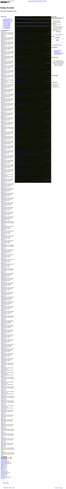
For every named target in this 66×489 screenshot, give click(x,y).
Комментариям (40, 23)
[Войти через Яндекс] (6, 458)
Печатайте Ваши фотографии (57, 51)
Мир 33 (2, 300)
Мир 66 (2, 144)
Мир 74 (2, 107)
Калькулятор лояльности (57, 28)
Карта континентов (20, 74)
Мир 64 (2, 154)
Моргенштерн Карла (20, 95)
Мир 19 (2, 366)
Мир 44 (2, 248)
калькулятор (3, 460)
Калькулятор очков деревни (57, 27)
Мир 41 (2, 262)
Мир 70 (2, 126)
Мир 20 (2, 361)
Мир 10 (2, 409)
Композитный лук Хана (21, 114)
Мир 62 (2, 163)
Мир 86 (2, 50)
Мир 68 (2, 135)
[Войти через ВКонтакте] (4, 458)
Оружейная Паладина (56, 21)
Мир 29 (2, 319)
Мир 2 (2, 446)
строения (3, 464)
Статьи (22, 17)
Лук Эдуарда (19, 134)
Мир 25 (2, 338)
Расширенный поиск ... (57, 44)
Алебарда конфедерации (21, 104)
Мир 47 (2, 234)
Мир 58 (2, 182)
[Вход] (41, 1)
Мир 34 (2, 295)
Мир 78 (2, 88)
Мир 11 (2, 404)
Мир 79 (2, 83)
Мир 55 (2, 196)
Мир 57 (2, 187)
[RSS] (45, 1)
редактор (3, 466)
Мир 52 (2, 210)
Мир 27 (2, 328)
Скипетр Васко (19, 84)
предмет (2, 475)
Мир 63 (2, 159)
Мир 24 (2, 343)
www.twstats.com (19, 158)
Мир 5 (2, 432)
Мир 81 (2, 74)
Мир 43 (2, 253)
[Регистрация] (36, 1)
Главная (17, 17)
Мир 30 (2, 314)
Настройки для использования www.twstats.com (26, 153)
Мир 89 (2, 36)
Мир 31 (2, 310)
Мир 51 (2, 215)
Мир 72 (2, 116)
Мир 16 (2, 380)
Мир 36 (2, 286)
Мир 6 (2, 428)
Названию (29, 23)
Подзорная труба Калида (21, 66)
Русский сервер (28, 17)
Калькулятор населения (57, 24)
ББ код (2, 467)
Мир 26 (2, 333)
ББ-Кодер (54, 25)
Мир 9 (2, 413)
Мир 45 (2, 243)
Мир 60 (2, 173)
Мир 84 (2, 59)
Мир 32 (2, 305)
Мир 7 (2, 423)
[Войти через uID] (2, 458)
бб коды (2, 468)
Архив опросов (60, 34)
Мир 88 (2, 41)
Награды (18, 143)
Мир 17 (2, 376)
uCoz (61, 487)
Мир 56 (2, 192)
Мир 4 (2, 437)
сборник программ (5, 463)
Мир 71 (2, 121)
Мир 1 (2, 451)
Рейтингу (34, 23)
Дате (24, 23)
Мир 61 (2, 168)
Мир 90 (2, 31)
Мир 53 (2, 206)
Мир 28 (2, 324)
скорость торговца (5, 477)
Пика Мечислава (20, 172)
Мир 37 (2, 281)
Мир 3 (2, 442)
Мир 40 (2, 267)
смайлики (3, 473)
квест (2, 470)
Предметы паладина (20, 37)
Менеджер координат (56, 20)
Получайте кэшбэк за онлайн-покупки (58, 53)
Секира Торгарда (20, 46)
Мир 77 (2, 92)
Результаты (55, 34)
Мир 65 (2, 149)
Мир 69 (2, 130)
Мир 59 (2, 177)
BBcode (2, 465)
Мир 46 (2, 239)
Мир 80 (2, 78)
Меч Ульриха (19, 124)
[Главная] (30, 1)
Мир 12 (2, 399)
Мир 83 (2, 64)
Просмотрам (18, 24)
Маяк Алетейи (19, 163)
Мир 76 (2, 97)
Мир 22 (2, 352)
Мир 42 (2, 258)
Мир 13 (2, 395)
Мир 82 (2, 69)
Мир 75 (2, 102)
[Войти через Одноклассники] (11, 458)
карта (2, 478)
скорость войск (4, 472)
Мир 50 (2, 220)
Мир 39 (2, 272)
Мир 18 (2, 371)
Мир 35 (2, 291)
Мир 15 (2, 385)
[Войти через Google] (8, 458)
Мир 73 (2, 111)
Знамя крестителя (20, 56)
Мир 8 (2, 418)
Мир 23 (2, 347)
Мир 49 (2, 225)
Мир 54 (2, 201)
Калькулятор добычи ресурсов (58, 26)
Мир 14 (2, 390)
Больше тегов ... (6, 482)
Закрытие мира (19, 27)
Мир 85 (2, 55)
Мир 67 (2, 140)
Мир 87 (2, 45)
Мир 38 (2, 277)
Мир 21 (2, 357)
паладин (3, 474)
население (3, 471)
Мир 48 (2, 229)
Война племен (4, 461)
